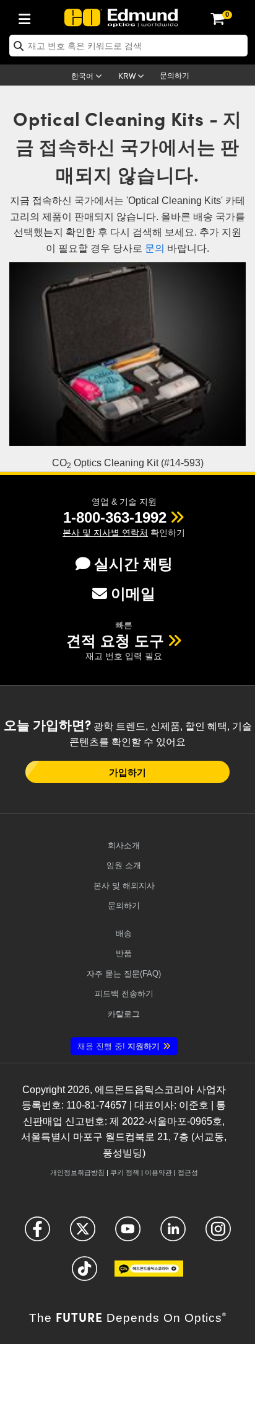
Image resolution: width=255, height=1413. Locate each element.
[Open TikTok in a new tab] (84, 1274)
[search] (128, 45)
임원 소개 (123, 865)
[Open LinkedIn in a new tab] (173, 1234)
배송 (124, 933)
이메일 (133, 593)
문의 (155, 248)
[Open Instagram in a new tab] (218, 1234)
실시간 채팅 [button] (133, 564)
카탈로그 (124, 1014)
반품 (124, 953)
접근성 (188, 1172)
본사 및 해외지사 (124, 885)
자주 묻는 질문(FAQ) (124, 973)
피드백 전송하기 (124, 993)
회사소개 (124, 845)
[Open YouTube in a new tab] (127, 1234)
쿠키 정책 (124, 1172)
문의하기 (174, 75)
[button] (114, 517)
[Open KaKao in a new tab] (149, 1274)
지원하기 (118, 1046)
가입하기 (127, 772)
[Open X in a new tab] (82, 1234)
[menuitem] (28, 17)
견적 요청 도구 (115, 640)
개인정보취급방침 (77, 1172)
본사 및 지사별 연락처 (105, 533)
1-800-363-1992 (114, 517)
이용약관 (158, 1172)
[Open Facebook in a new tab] (37, 1234)
